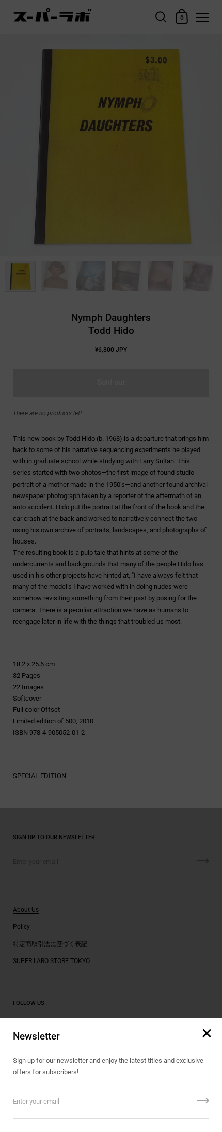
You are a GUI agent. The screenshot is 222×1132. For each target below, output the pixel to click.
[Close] (206, 1034)
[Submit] (203, 1104)
